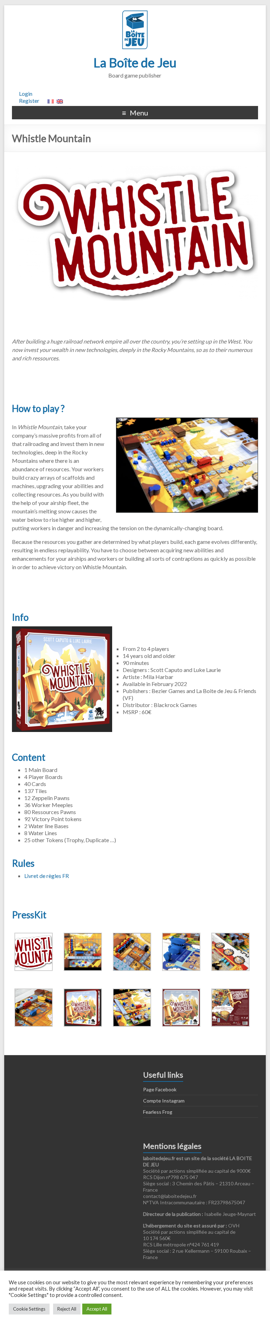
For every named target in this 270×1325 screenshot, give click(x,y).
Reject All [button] (66, 1309)
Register (29, 100)
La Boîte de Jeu (135, 62)
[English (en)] (60, 100)
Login (25, 93)
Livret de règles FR (46, 875)
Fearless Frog (157, 1112)
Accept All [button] (96, 1309)
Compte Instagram (164, 1101)
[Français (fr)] (50, 100)
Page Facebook (159, 1089)
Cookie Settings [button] (29, 1309)
